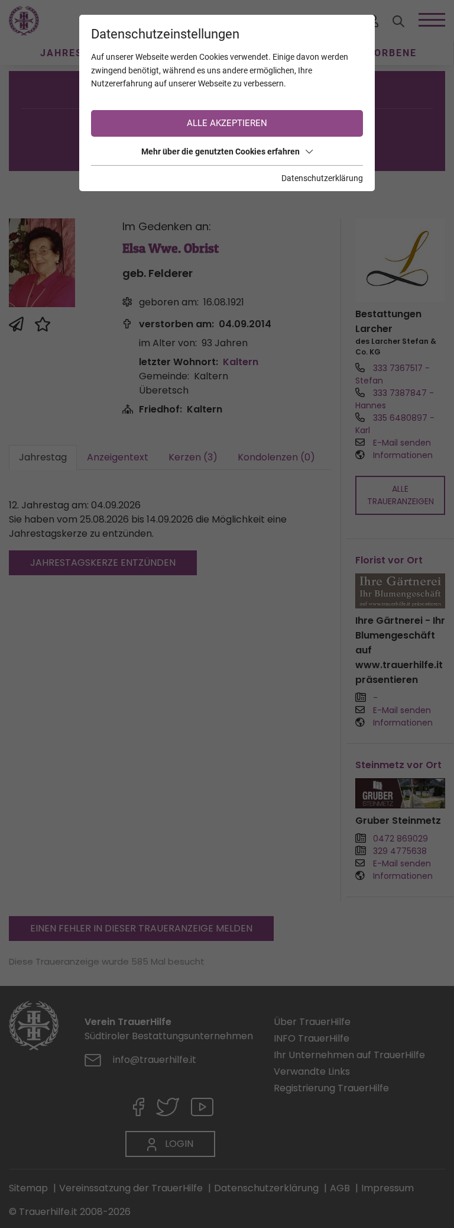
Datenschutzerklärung (322, 178)
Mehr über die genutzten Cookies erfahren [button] (220, 151)
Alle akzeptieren (227, 123)
